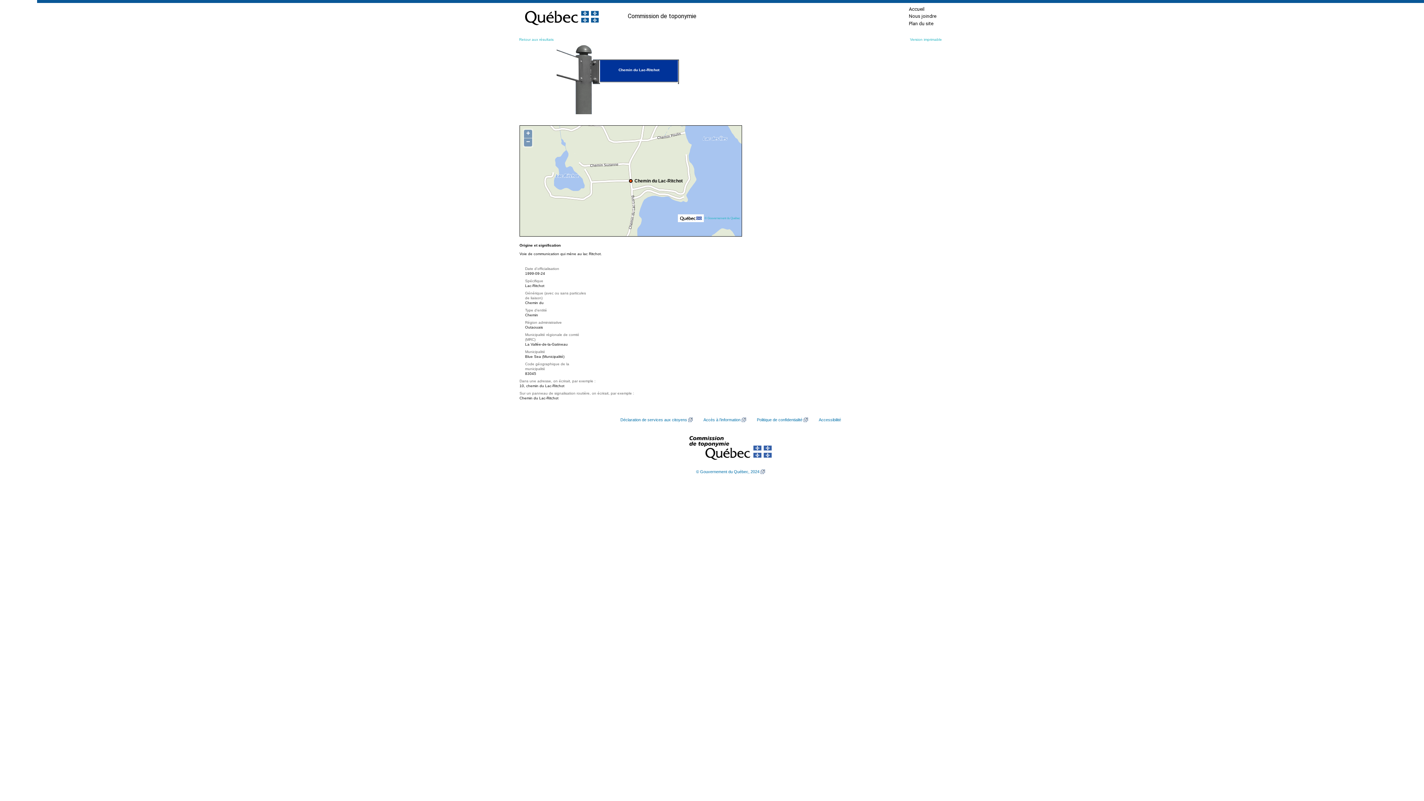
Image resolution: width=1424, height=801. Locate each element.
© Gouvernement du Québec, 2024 (727, 471)
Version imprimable (926, 39)
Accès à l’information (722, 420)
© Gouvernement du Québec (722, 218)
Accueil (916, 9)
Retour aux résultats (536, 39)
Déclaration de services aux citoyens (653, 420)
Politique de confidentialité (779, 420)
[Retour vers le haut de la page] (1405, 760)
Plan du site (921, 23)
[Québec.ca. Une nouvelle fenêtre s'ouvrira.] (562, 16)
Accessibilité (830, 420)
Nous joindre (922, 16)
